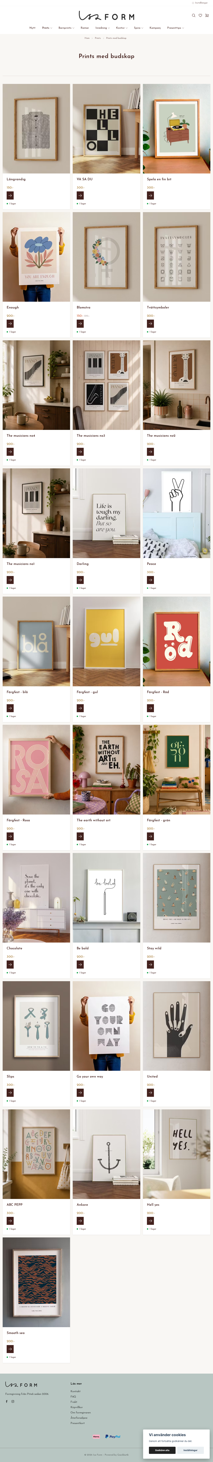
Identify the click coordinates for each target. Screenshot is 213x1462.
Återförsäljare (79, 1418)
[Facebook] (6, 1401)
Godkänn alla (162, 1450)
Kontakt (76, 1391)
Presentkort (78, 1423)
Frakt (74, 1402)
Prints (98, 38)
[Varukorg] (207, 15)
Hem (87, 38)
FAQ (73, 1396)
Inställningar (191, 1450)
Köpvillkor (77, 1407)
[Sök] (193, 15)
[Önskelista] (200, 15)
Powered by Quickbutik (117, 1455)
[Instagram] (12, 1401)
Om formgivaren (81, 1412)
